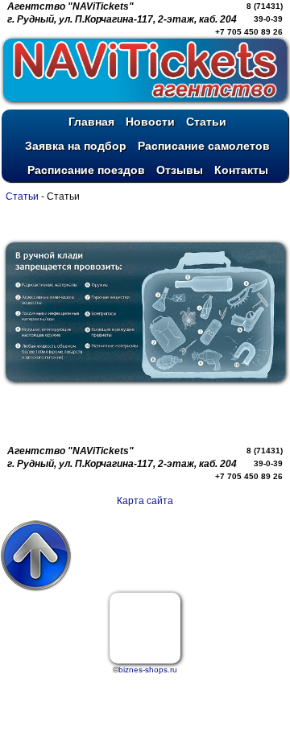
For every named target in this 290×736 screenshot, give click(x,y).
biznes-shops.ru (147, 669)
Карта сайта (145, 501)
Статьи (23, 196)
